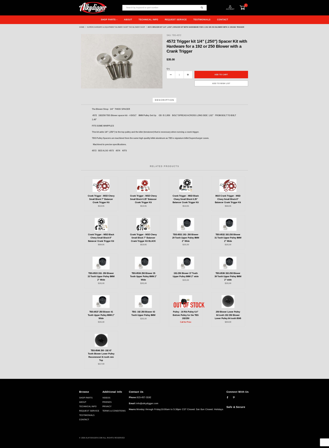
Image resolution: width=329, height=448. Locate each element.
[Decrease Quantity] (171, 75)
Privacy (107, 406)
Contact (222, 19)
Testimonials (202, 19)
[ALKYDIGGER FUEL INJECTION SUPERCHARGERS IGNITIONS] (93, 8)
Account (230, 9)
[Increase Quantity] (188, 75)
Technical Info (148, 19)
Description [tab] (164, 100)
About (128, 19)
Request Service (176, 19)
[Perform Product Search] (202, 8)
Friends (107, 402)
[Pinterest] (235, 398)
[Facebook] (228, 398)
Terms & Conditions (114, 411)
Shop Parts (108, 19)
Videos (106, 398)
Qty (168, 69)
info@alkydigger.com (147, 403)
